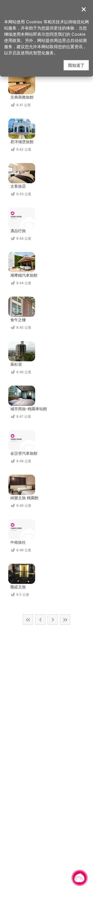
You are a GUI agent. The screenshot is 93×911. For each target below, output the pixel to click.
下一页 (53, 619)
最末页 (65, 619)
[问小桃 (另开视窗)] (79, 878)
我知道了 (76, 65)
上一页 (40, 619)
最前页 (28, 619)
